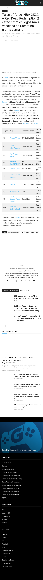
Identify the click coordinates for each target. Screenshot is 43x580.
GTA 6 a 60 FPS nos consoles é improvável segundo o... (17, 358)
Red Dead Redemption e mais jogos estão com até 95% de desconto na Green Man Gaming (26, 308)
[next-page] (6, 326)
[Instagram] (17, 281)
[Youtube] (35, 281)
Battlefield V (14, 192)
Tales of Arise (15, 138)
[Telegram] (23, 45)
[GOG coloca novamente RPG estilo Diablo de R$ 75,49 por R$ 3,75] (7, 298)
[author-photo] (21, 262)
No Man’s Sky (15, 169)
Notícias (9, 8)
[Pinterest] (14, 45)
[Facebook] (4, 45)
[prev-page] (3, 326)
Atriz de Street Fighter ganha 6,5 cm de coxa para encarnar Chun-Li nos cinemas (27, 318)
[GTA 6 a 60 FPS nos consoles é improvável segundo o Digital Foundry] (21, 345)
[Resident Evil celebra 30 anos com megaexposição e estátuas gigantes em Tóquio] (7, 397)
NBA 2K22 (13, 185)
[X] (9, 45)
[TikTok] (26, 281)
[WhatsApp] (18, 45)
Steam (6, 78)
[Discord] (8, 281)
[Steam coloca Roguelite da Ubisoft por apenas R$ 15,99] (7, 407)
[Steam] (21, 281)
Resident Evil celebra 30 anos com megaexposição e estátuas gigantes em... (26, 396)
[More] (28, 45)
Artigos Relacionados (10, 290)
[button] (40, 3)
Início (3, 8)
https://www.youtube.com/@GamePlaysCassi (21, 268)
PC (22, 232)
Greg (3, 363)
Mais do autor (24, 290)
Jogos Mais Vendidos (13, 232)
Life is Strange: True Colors (15, 199)
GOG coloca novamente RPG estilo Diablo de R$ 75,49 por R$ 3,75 (26, 298)
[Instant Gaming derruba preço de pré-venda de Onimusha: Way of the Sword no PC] (7, 387)
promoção (27, 124)
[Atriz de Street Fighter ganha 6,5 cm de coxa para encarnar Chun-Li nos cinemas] (7, 318)
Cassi (5, 40)
